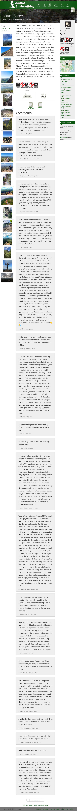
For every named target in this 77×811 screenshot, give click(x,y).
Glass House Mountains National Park (17, 19)
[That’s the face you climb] (7, 124)
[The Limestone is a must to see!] (7, 179)
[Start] (7, 100)
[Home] (21, 4)
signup (65, 137)
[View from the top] (7, 148)
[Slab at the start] (7, 51)
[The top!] (7, 157)
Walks (44, 6)
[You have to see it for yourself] (7, 239)
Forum (56, 6)
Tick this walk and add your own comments (35, 805)
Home (39, 6)
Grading (45, 809)
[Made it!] (7, 200)
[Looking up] (7, 252)
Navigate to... (6, 31)
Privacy (51, 809)
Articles (50, 6)
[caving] (7, 212)
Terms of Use (58, 809)
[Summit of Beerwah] (7, 277)
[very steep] (7, 225)
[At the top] (7, 265)
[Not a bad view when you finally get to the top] (7, 63)
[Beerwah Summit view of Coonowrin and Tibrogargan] (7, 88)
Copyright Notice (68, 809)
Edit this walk (6, 29)
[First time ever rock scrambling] (7, 190)
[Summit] (7, 137)
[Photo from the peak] (7, 39)
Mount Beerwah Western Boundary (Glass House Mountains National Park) (66, 114)
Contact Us (39, 809)
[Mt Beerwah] (7, 76)
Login (67, 6)
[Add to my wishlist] (73, 10)
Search (62, 6)
